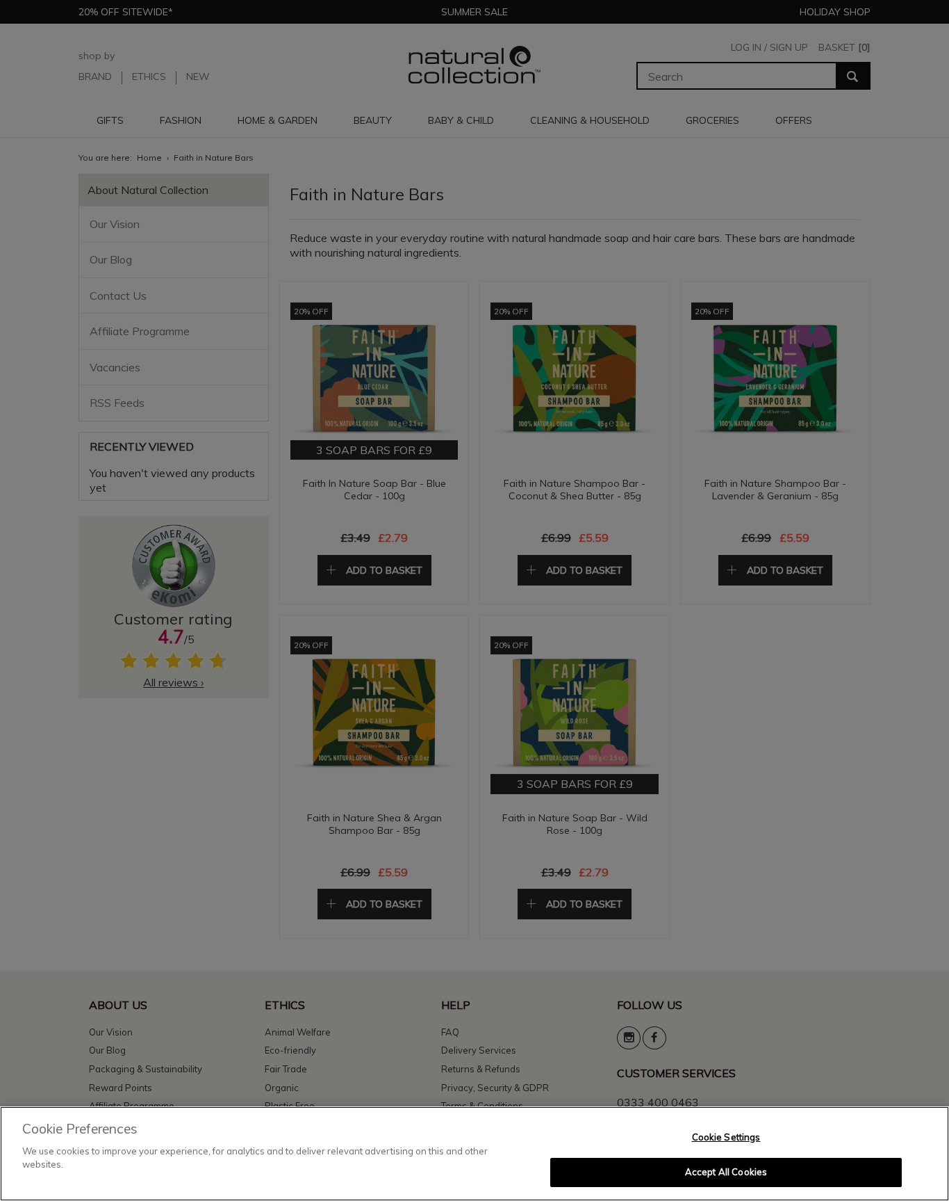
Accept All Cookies (726, 1171)
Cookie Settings (726, 1137)
